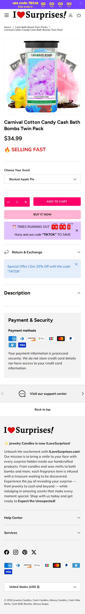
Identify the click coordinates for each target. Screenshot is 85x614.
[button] (79, 15)
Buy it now (42, 214)
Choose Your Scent (17, 170)
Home (7, 27)
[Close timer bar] (81, 3)
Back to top (43, 409)
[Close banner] (77, 231)
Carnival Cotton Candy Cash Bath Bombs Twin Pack (33, 30)
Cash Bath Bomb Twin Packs (31, 27)
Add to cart (57, 201)
